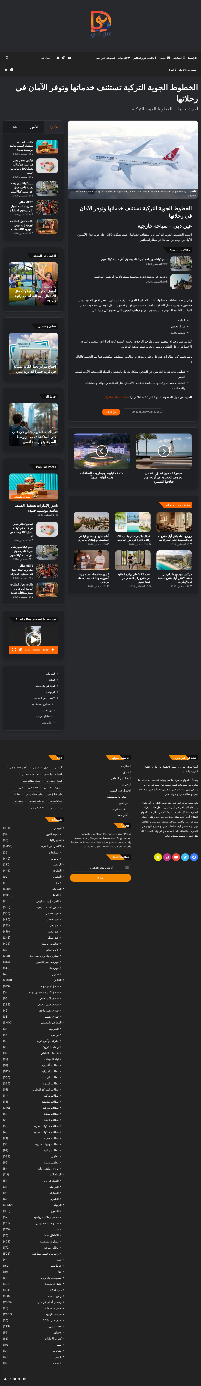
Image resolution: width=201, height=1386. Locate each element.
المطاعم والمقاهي (143, 57)
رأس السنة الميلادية (47, 907)
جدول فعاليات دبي (53, 787)
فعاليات (16, 794)
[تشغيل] (53, 650)
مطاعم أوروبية (50, 1077)
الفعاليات (178, 57)
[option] (33, 283)
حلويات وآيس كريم (48, 1040)
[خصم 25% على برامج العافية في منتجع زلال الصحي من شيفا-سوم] (133, 560)
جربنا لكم (56, 1265)
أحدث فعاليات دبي (18, 767)
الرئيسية (192, 57)
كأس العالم (52, 949)
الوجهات (122, 57)
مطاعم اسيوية (50, 1083)
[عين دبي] (100, 26)
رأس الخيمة (55, 1296)
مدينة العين (52, 834)
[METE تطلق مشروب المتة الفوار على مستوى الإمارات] (47, 207)
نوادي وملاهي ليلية (48, 1168)
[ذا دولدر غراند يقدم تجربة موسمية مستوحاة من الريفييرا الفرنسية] (181, 281)
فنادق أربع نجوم (50, 986)
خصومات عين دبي (105, 57)
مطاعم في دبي (38, 807)
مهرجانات (53, 968)
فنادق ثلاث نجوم (49, 998)
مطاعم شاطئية (50, 1101)
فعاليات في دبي (37, 800)
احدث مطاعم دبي (30, 774)
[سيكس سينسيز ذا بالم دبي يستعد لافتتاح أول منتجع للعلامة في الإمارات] (174, 560)
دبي (21, 787)
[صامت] (20, 650)
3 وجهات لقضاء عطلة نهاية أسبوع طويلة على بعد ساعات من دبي (93, 578)
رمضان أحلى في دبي (49, 1302)
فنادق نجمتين (51, 1016)
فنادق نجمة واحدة (48, 1010)
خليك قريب (43, 716)
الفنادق (163, 57)
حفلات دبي (33, 787)
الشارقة (57, 870)
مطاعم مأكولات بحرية (46, 1126)
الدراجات (53, 1186)
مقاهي (55, 1156)
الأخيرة (54, 127)
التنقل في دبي (50, 1180)
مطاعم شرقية (50, 1107)
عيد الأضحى (52, 913)
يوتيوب (55, 858)
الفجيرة (57, 876)
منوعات (57, 1350)
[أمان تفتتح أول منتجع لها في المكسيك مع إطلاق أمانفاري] (91, 522)
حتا (60, 1271)
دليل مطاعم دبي (34, 794)
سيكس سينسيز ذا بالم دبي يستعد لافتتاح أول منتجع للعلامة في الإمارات (175, 578)
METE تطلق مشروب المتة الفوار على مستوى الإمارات (21, 206)
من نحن (48, 710)
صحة (56, 1363)
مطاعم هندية (51, 1138)
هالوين (55, 974)
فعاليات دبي (56, 800)
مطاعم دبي (56, 807)
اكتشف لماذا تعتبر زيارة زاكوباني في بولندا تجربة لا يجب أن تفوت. (37, 437)
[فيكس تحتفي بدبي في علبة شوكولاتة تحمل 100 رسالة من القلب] (47, 165)
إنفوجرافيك (55, 840)
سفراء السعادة (53, 1308)
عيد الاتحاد (53, 919)
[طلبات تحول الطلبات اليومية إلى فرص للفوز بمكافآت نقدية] (47, 226)
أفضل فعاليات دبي (53, 774)
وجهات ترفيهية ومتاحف (45, 1253)
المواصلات (56, 1174)
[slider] (36, 650)
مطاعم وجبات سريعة (46, 1144)
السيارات (53, 1192)
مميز (59, 1344)
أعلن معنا (47, 722)
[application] (33, 640)
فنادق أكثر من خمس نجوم (43, 992)
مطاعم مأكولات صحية (46, 1132)
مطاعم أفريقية (50, 1065)
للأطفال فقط (51, 1235)
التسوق (54, 1211)
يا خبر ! (172, 69)
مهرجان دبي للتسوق (47, 961)
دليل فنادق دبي (54, 794)
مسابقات (53, 852)
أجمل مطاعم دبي (41, 767)
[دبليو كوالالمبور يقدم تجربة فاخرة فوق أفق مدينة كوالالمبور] (181, 263)
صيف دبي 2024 (188, 69)
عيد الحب (53, 931)
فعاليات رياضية (50, 943)
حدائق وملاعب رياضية (46, 1217)
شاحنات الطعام (50, 1053)
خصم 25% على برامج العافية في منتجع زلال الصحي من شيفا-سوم (134, 578)
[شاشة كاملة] (14, 650)
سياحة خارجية (54, 1314)
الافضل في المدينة (45, 698)
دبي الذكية (56, 1289)
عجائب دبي (55, 1326)
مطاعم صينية (51, 1113)
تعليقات (13, 127)
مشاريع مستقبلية (41, 704)
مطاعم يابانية (51, 1150)
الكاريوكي (53, 1028)
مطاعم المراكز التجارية (45, 1089)
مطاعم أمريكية (50, 1071)
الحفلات (54, 895)
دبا (57, 882)
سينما (55, 1229)
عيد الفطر (53, 937)
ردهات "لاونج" (51, 1047)
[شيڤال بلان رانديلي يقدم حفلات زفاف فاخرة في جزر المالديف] (133, 522)
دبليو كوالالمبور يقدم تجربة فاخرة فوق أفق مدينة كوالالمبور (134, 259)
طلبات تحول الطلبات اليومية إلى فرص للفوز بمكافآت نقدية (21, 225)
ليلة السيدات (51, 1059)
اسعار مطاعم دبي (31, 780)
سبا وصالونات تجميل (47, 1223)
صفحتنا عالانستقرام (116, 397)
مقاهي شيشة (51, 1162)
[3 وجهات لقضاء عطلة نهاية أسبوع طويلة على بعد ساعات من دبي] (91, 560)
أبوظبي (58, 767)
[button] (33, 640)
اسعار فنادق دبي (54, 780)
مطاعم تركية (51, 1095)
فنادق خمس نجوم (48, 1004)
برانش (55, 1034)
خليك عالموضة (53, 1283)
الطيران (54, 1199)
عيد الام (54, 925)
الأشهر (34, 127)
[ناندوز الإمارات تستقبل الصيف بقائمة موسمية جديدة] (47, 147)
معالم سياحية (51, 1247)
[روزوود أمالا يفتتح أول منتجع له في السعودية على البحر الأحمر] (174, 522)
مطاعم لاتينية (51, 1120)
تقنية (59, 1259)
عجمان (58, 1332)
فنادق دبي (19, 800)
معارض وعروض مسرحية (44, 955)
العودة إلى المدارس (47, 901)
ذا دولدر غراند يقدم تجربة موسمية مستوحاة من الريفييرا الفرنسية (130, 276)
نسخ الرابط (111, 412)
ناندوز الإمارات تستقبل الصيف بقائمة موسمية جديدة (21, 145)
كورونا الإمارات (53, 1338)
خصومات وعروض (51, 1277)
